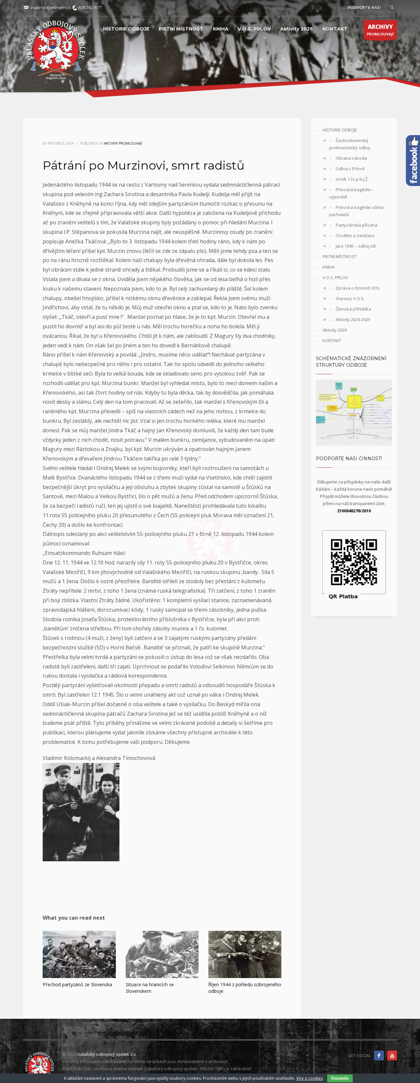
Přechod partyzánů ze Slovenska (77, 984)
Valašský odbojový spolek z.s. (107, 1054)
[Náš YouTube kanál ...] (392, 1055)
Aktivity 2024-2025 (353, 319)
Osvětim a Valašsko (355, 235)
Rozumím (340, 1078)
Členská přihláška (353, 309)
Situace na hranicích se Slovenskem (150, 987)
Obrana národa (351, 158)
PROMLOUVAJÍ (380, 29)
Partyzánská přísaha (356, 225)
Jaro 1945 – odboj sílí (356, 246)
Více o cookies (309, 1078)
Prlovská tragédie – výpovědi (351, 193)
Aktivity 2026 (335, 330)
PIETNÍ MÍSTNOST (339, 256)
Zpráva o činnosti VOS (358, 288)
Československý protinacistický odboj (349, 144)
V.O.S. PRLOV (335, 277)
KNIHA (329, 267)
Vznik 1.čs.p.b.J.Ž (352, 179)
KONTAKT (332, 340)
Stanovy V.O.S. (350, 298)
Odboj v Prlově (350, 169)
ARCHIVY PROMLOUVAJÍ (123, 143)
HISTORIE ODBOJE (340, 130)
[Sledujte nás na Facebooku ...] (379, 1055)
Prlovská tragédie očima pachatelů (356, 210)
